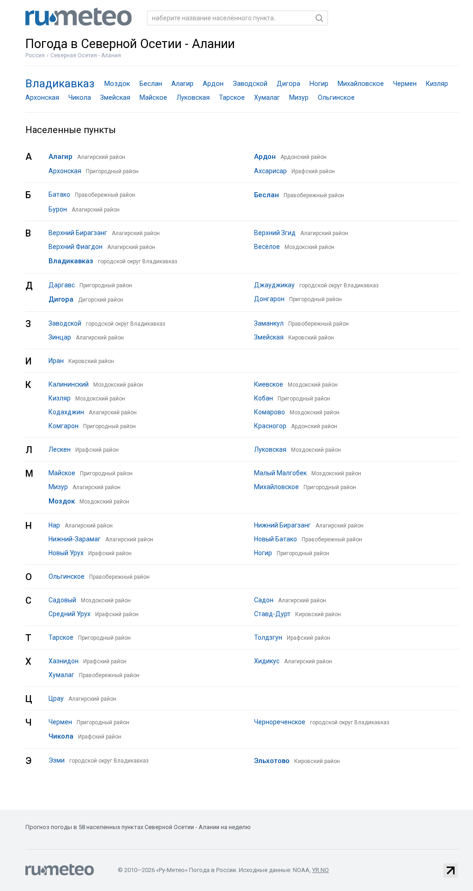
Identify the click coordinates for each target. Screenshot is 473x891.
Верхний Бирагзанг (78, 232)
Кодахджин (66, 412)
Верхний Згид (275, 232)
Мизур (299, 97)
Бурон (58, 209)
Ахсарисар (270, 171)
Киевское (268, 384)
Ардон (213, 83)
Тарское (232, 97)
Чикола (79, 97)
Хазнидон (64, 661)
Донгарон (269, 299)
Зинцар (60, 337)
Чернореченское (279, 722)
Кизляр (437, 83)
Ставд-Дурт (272, 614)
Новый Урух (66, 553)
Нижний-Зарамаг (75, 539)
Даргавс (62, 285)
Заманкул (269, 323)
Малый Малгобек (280, 473)
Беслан (150, 83)
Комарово (269, 412)
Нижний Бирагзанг (282, 525)
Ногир (318, 84)
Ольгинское (336, 97)
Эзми (57, 760)
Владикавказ (60, 83)
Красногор (270, 426)
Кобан (263, 398)
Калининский (69, 384)
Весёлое (267, 246)
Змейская (115, 97)
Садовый (62, 600)
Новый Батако (275, 539)
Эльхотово (272, 761)
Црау (56, 698)
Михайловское (361, 84)
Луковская (193, 97)
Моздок (117, 83)
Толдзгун (268, 637)
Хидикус (266, 661)
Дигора (288, 84)
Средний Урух (70, 614)
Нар (54, 525)
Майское (153, 97)
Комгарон (64, 426)
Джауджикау (274, 285)
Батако (59, 194)
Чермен (405, 83)
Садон (263, 600)
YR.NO (320, 870)
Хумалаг (267, 97)
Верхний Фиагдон (76, 246)
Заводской (250, 84)
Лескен (60, 449)
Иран (56, 360)
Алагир (182, 83)
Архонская (42, 97)
